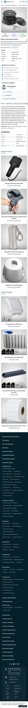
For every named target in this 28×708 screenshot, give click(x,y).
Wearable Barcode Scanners (8, 579)
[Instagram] (16, 664)
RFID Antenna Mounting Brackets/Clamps (10, 534)
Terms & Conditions (16, 691)
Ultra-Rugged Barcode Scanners (8, 592)
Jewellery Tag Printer (6, 610)
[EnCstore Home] (9, 1)
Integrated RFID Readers (17, 505)
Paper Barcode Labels (14, 428)
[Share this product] (26, 8)
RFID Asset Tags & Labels (7, 471)
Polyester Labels (16, 544)
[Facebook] (9, 664)
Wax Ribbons (12, 569)
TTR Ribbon (5, 572)
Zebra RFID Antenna (6, 523)
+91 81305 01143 (12, 682)
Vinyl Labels (5, 549)
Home (2, 5)
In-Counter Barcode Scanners (8, 587)
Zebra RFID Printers (18, 607)
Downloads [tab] (16, 103)
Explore (7, 688)
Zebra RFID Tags (17, 471)
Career (15, 694)
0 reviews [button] (9, 47)
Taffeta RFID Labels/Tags (7, 495)
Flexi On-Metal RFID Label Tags (8, 492)
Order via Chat (23, 35)
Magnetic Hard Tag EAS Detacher (14, 285)
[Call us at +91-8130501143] (27, 2)
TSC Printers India (16, 556)
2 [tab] (13, 31)
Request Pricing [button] (5, 35)
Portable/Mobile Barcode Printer (8, 562)
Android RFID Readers (7, 513)
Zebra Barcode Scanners (19, 579)
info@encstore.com (13, 677)
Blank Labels (11, 549)
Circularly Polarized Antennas (8, 531)
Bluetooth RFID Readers (17, 513)
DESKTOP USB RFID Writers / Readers (9, 508)
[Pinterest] (18, 664)
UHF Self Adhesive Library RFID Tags (14, 357)
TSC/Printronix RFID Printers (8, 607)
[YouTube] (13, 664)
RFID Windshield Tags (7, 490)
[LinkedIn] (11, 664)
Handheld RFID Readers (7, 505)
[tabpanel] (14, 20)
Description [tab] (3, 103)
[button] (2, 1)
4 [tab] (17, 31)
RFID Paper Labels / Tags (7, 476)
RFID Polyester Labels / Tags (19, 476)
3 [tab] (15, 31)
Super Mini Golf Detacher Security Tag (14, 252)
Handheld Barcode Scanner (8, 582)
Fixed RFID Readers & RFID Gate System (10, 502)
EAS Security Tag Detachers (11, 5)
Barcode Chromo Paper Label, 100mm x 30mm (14, 426)
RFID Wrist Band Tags (7, 487)
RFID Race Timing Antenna (17, 526)
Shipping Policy (17, 688)
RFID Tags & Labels (14, 359)
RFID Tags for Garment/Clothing (8, 468)
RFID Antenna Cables (6, 537)
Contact (16, 696)
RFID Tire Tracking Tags (14, 479)
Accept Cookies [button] (22, 706)
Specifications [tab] (10, 103)
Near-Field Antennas (6, 526)
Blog (7, 690)
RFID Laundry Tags (18, 482)
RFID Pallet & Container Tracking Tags (10, 484)
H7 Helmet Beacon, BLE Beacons (14, 324)
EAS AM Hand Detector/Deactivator (14, 183)
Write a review (15, 47)
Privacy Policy (7, 694)
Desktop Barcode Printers (7, 559)
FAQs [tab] (21, 103)
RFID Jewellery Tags (16, 487)
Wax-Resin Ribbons (20, 569)
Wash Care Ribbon (12, 572)
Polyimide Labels (15, 547)
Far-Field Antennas (15, 523)
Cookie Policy (7, 697)
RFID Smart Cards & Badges (18, 490)
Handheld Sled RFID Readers (8, 516)
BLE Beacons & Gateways (14, 326)
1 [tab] (11, 31)
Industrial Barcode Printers (19, 559)
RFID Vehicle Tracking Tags (8, 482)
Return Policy (17, 685)
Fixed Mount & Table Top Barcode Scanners (10, 584)
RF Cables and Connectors (17, 537)
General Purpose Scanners (7, 590)
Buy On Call (14, 35)
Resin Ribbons (5, 569)
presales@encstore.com (13, 679)
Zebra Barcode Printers (7, 556)
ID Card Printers (19, 562)
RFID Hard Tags (14, 394)
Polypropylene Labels (6, 547)
